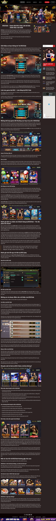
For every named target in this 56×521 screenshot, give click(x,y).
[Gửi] (54, 46)
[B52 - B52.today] (9, 2)
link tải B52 (24, 291)
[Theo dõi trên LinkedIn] (29, 515)
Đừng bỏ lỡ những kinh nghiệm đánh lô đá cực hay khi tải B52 (50, 78)
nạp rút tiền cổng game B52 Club (18, 254)
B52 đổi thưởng (10, 75)
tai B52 (28, 128)
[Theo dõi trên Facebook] (24, 515)
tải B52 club (15, 225)
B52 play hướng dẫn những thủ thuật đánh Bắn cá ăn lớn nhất (50, 88)
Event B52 (29, 2)
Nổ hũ (40, 2)
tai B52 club (8, 195)
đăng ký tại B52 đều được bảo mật (25, 86)
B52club (22, 2)
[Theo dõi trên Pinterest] (28, 515)
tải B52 (26, 232)
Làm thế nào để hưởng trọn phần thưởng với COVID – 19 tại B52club (50, 83)
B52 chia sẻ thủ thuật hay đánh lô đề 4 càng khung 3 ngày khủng (50, 73)
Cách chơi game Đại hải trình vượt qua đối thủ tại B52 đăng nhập (50, 68)
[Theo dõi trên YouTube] (31, 515)
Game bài (35, 2)
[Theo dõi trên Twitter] (26, 515)
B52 (1, 498)
